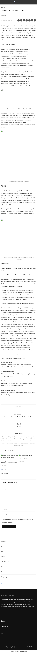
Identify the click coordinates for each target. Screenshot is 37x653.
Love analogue (4, 473)
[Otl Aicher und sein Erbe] (4, 15)
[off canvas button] (3, 2)
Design (3, 7)
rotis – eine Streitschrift (8, 390)
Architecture (4, 541)
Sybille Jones (4, 20)
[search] (34, 2)
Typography (4, 577)
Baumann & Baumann (17, 209)
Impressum (18, 647)
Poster (2, 572)
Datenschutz (25, 647)
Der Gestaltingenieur (7, 371)
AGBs (30, 647)
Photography (4, 566)
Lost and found (5, 561)
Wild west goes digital (18, 409)
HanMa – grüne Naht (24, 458)
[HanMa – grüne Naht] (25, 455)
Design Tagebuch (6, 362)
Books (2, 551)
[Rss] (10, 638)
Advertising (4, 626)
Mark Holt (4, 383)
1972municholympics (9, 74)
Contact (3, 621)
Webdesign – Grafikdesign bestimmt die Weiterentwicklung (18, 416)
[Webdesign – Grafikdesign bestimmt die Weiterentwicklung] (9, 456)
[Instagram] (6, 638)
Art (1, 546)
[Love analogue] (7, 470)
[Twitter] (2, 638)
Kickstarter (4, 381)
